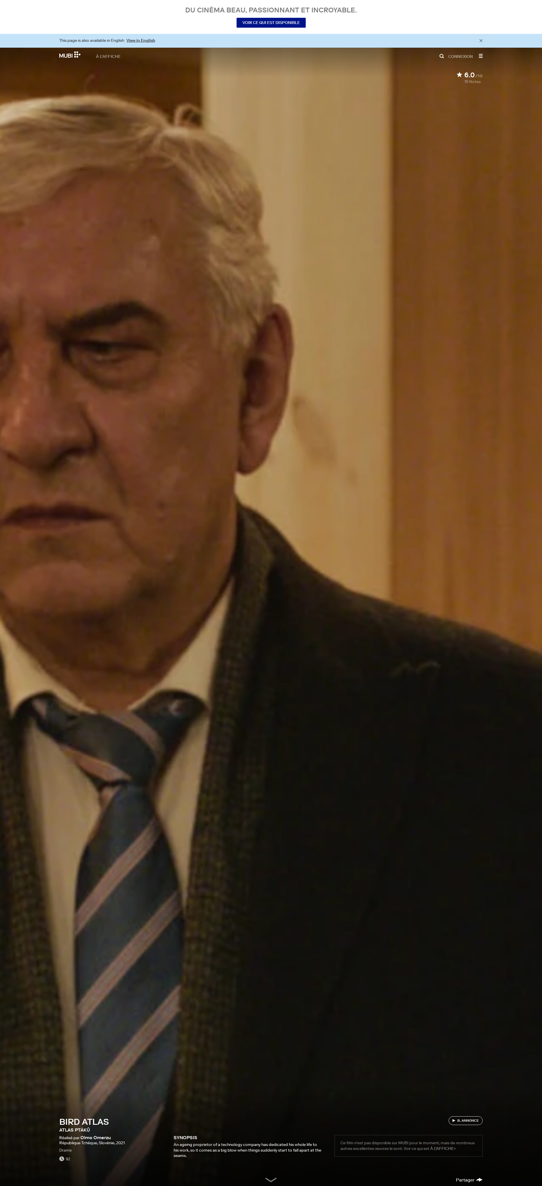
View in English (140, 40)
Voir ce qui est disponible (271, 22)
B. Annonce (468, 1120)
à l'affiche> (443, 1148)
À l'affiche (108, 56)
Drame (65, 1150)
